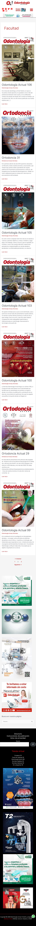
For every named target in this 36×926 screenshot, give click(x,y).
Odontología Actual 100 (17, 380)
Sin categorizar (17, 765)
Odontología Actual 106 (17, 84)
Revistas (15, 88)
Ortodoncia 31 (11, 157)
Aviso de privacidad (18, 738)
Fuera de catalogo (17, 757)
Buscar (18, 741)
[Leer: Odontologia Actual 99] (18, 504)
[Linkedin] (11, 9)
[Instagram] (6, 9)
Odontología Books (17, 759)
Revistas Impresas (17, 763)
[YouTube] (3, 11)
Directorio (18, 734)
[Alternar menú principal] (31, 9)
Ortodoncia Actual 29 (15, 453)
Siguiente (18, 564)
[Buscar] (33, 744)
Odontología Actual (7, 88)
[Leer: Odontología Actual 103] (18, 279)
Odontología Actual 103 (17, 305)
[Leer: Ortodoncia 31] (18, 131)
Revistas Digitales (17, 761)
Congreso (17, 755)
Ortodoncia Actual (7, 161)
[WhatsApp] (6, 11)
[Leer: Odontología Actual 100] (18, 354)
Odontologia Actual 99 (16, 530)
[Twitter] (9, 9)
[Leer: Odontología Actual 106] (18, 59)
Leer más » (5, 104)
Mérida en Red (8, 919)
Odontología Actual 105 (17, 232)
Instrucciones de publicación (18, 736)
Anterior (18, 559)
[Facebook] (3, 9)
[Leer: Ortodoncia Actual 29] (18, 427)
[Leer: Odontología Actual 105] (18, 206)
